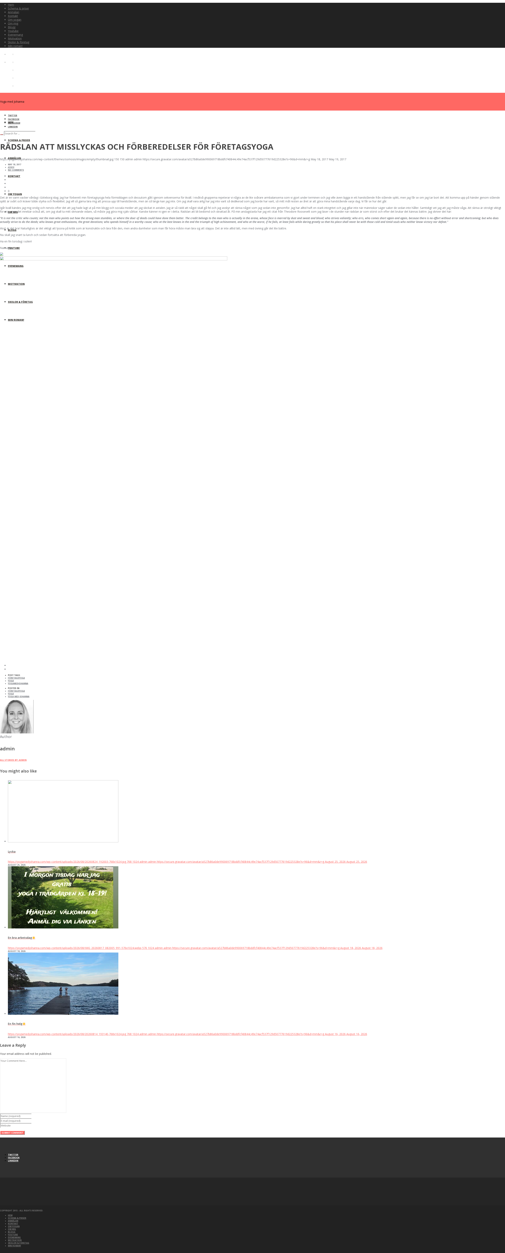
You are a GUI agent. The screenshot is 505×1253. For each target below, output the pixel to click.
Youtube (13, 1234)
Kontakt (13, 1223)
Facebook (13, 119)
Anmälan (13, 1220)
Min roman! (14, 1245)
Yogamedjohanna (18, 683)
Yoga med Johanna (18, 696)
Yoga (11, 680)
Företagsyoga (16, 678)
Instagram (14, 123)
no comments (16, 170)
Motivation (15, 1240)
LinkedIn (13, 126)
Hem (10, 1215)
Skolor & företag (18, 1243)
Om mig (12, 1229)
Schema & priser (17, 1218)
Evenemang (14, 1237)
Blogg (11, 1231)
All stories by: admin (13, 759)
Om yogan (14, 1226)
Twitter (12, 115)
